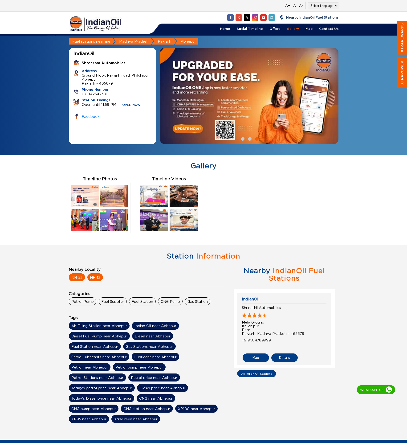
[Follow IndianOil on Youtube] (263, 17)
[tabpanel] (249, 96)
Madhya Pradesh (134, 41)
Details (284, 357)
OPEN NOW (131, 105)
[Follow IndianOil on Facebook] (230, 17)
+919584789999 (256, 340)
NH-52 (76, 277)
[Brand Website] (271, 17)
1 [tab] (242, 138)
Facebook (90, 116)
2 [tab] (249, 138)
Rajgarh (164, 41)
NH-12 (95, 277)
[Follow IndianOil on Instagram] (255, 17)
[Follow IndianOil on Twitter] (246, 17)
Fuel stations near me (91, 41)
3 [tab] (256, 138)
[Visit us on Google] (238, 17)
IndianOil (251, 299)
